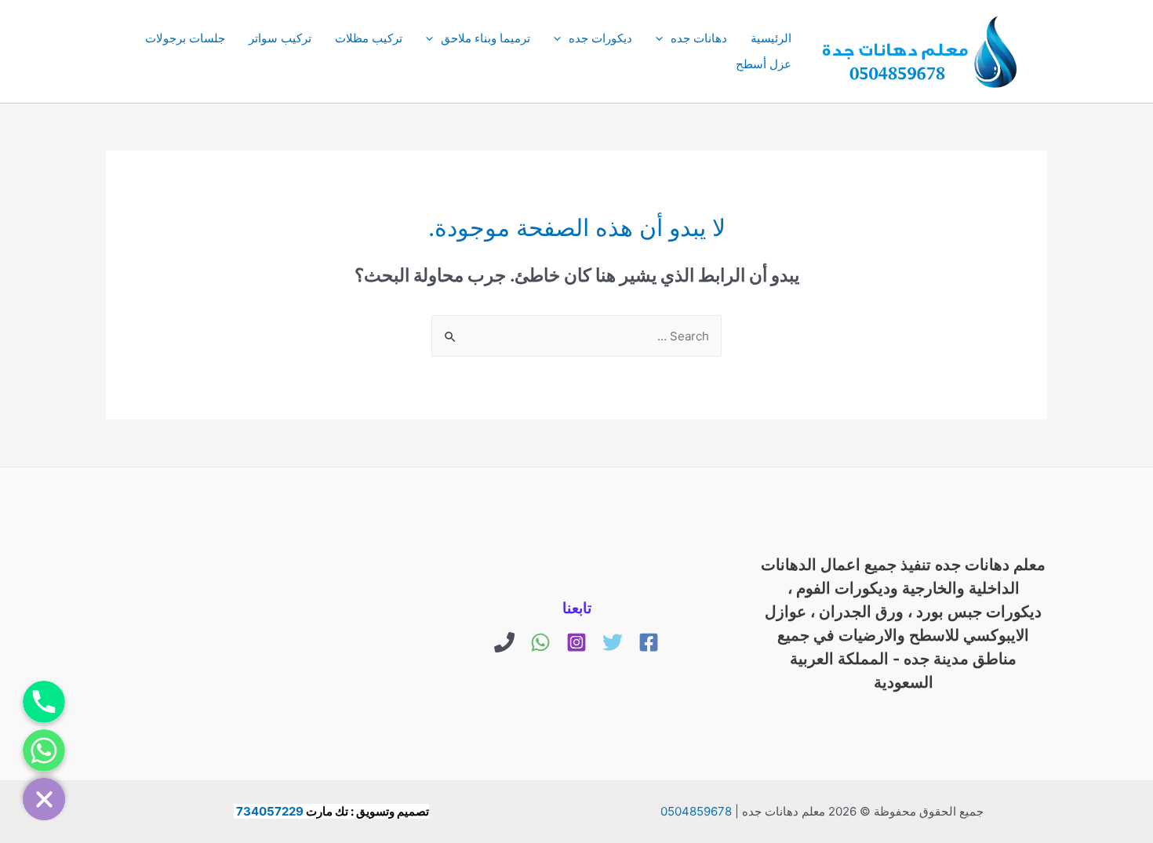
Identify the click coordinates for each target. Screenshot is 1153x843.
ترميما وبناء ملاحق (485, 38)
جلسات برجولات (185, 38)
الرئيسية (771, 38)
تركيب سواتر (280, 38)
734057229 (270, 811)
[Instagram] (576, 642)
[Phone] (504, 642)
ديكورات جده (600, 38)
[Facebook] (648, 642)
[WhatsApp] (540, 642)
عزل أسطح (763, 63)
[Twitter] (612, 642)
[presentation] (663, 38)
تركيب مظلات (368, 38)
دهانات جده (699, 38)
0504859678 (696, 811)
